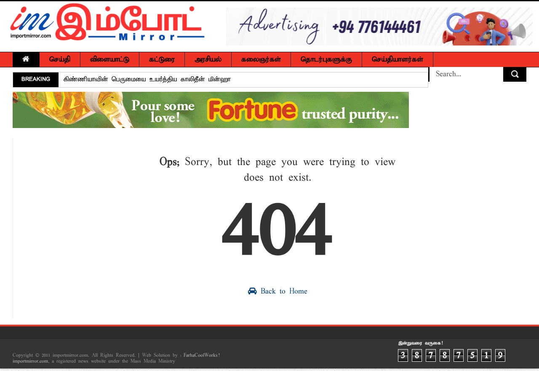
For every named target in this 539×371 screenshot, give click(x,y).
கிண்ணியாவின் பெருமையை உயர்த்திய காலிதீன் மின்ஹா (147, 79)
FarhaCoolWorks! (201, 355)
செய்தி (59, 59)
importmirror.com (30, 361)
